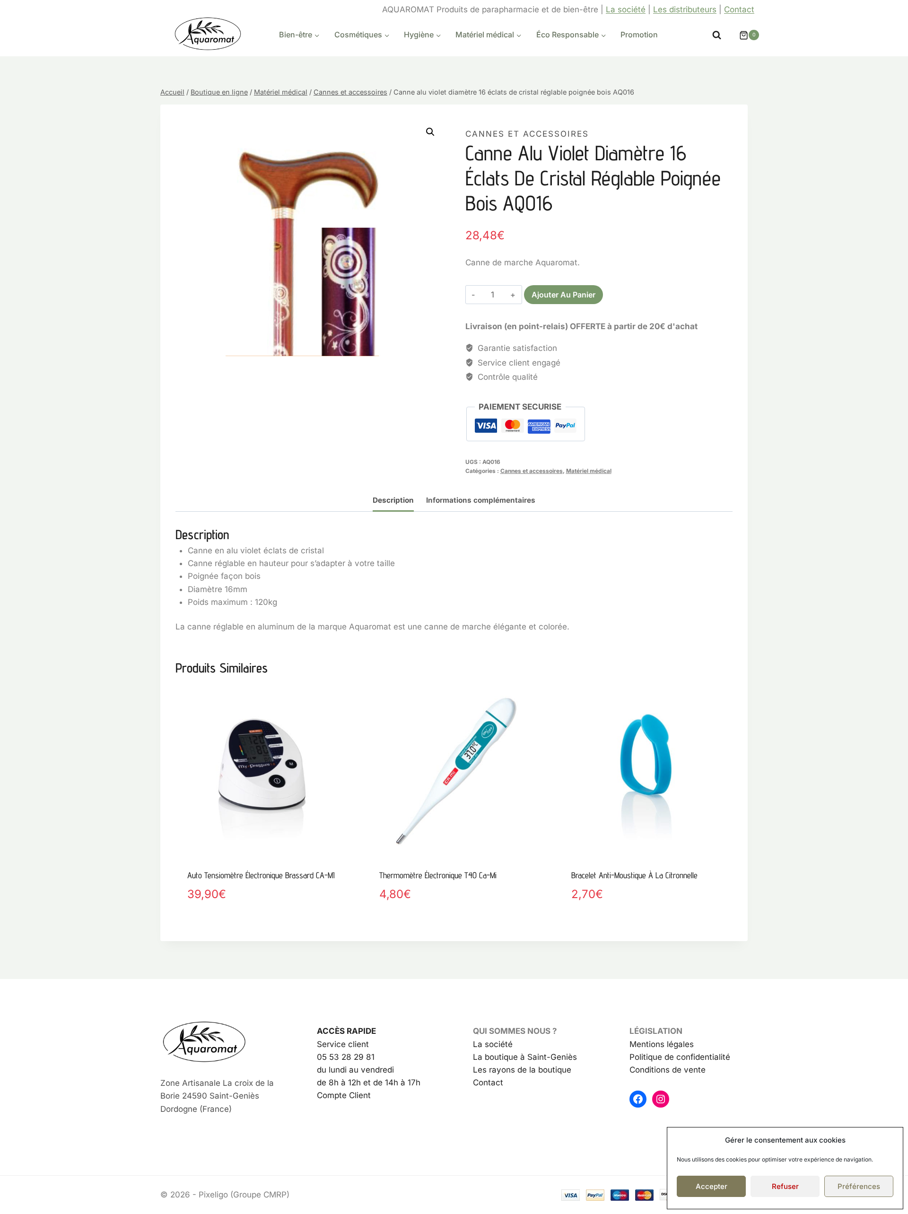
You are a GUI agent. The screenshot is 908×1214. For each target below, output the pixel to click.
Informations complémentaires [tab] (480, 500)
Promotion (639, 34)
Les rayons (494, 1069)
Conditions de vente (667, 1069)
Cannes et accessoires (527, 134)
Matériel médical (588, 470)
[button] (430, 131)
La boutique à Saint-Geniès (525, 1057)
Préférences (859, 1186)
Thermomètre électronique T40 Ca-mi (438, 875)
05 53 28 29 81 (346, 1057)
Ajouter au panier (563, 294)
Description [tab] (393, 500)
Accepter (711, 1186)
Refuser (785, 1186)
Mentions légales (661, 1044)
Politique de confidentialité (679, 1057)
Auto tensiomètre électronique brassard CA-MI (261, 875)
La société (626, 9)
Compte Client (344, 1095)
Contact (739, 9)
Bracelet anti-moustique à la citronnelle (634, 875)
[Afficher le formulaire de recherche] (716, 35)
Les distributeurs (684, 9)
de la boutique (543, 1069)
